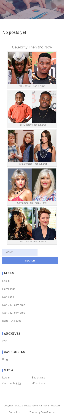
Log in (6, 280)
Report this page (11, 320)
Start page (8, 296)
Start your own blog (13, 304)
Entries (38, 377)
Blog (5, 359)
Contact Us (14, 412)
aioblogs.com (31, 405)
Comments (11, 383)
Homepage (8, 288)
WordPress (38, 383)
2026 (5, 341)
